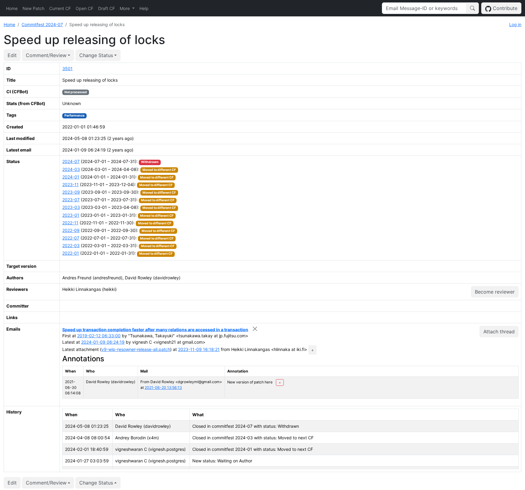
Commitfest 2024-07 (42, 24)
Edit (12, 55)
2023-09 (71, 192)
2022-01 (70, 253)
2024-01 (70, 176)
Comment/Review (46, 55)
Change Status (96, 55)
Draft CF (106, 8)
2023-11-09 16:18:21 (199, 349)
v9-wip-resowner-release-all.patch (135, 349)
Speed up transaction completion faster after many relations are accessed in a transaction (155, 329)
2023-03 (71, 207)
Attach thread (499, 331)
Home (12, 8)
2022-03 (71, 245)
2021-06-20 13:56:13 (163, 387)
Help (144, 8)
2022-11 (70, 222)
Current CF (60, 8)
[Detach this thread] (255, 329)
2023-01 (70, 215)
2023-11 (70, 184)
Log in (515, 24)
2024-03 (71, 169)
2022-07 (70, 237)
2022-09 (71, 230)
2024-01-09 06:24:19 (103, 342)
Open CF (84, 8)
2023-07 (71, 199)
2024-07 (71, 161)
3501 (67, 68)
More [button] (125, 8)
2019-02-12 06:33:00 (99, 335)
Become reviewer (495, 292)
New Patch (33, 8)
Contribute (504, 8)
